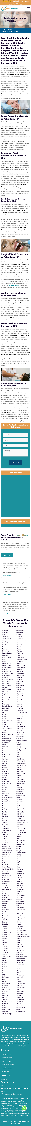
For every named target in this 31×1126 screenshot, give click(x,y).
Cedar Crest (6, 755)
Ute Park (20, 708)
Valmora (20, 710)
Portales (20, 869)
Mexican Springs (7, 881)
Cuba (4, 765)
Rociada (19, 700)
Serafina (20, 633)
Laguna (4, 785)
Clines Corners (7, 851)
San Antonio (6, 645)
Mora (19, 688)
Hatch (19, 751)
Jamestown (5, 895)
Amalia (4, 930)
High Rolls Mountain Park (22, 933)
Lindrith (4, 792)
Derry (19, 747)
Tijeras (4, 838)
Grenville (20, 993)
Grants (4, 775)
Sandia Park (6, 822)
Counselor (5, 773)
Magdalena (21, 726)
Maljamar (20, 908)
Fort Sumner (21, 853)
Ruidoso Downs (22, 957)
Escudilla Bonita (7, 706)
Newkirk (20, 1001)
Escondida (5, 708)
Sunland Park (21, 832)
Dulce (4, 961)
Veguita (4, 844)
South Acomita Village (7, 640)
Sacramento (21, 959)
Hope (4, 696)
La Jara (4, 787)
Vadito (19, 649)
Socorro (20, 716)
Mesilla (19, 810)
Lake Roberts (6, 690)
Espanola (5, 969)
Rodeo (19, 826)
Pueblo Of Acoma (7, 798)
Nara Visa (20, 999)
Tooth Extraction (7, 1068)
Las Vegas (20, 661)
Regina (4, 820)
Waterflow (5, 920)
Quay (19, 1003)
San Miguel (21, 828)
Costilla (4, 955)
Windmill (5, 633)
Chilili (4, 722)
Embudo (5, 967)
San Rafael (5, 828)
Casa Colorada (7, 728)
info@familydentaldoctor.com (16, 1088)
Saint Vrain (20, 873)
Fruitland (5, 912)
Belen (4, 745)
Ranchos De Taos (8, 1001)
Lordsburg (20, 808)
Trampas (20, 643)
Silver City (20, 830)
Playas (19, 767)
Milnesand (20, 865)
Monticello (20, 753)
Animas (19, 769)
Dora (19, 847)
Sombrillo (5, 643)
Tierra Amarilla (22, 641)
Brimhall (5, 865)
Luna (19, 724)
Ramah (4, 883)
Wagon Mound (22, 712)
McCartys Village (7, 673)
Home (3, 29)
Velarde (19, 655)
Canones (5, 938)
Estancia (5, 769)
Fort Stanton (21, 930)
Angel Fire (20, 663)
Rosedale (5, 649)
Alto (18, 920)
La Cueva (5, 692)
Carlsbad (20, 885)
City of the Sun (7, 720)
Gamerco (5, 877)
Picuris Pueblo (6, 657)
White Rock (5, 985)
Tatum (19, 912)
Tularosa (20, 969)
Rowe (4, 1008)
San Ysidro (5, 834)
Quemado (20, 732)
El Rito (4, 965)
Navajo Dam (6, 916)
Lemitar (19, 722)
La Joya (4, 789)
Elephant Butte (22, 749)
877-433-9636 (15, 3)
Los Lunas (5, 794)
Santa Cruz (20, 631)
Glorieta (4, 971)
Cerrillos (5, 759)
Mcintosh (5, 796)
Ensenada (5, 710)
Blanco (4, 908)
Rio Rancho (5, 861)
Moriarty (5, 800)
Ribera (4, 1005)
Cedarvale (5, 757)
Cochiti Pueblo (7, 853)
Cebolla (4, 942)
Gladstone (20, 991)
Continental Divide (8, 869)
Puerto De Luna (7, 653)
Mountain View (7, 667)
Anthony (20, 771)
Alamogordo (21, 918)
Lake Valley (5, 684)
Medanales (5, 987)
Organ (19, 818)
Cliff (18, 785)
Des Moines (21, 987)
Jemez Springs (6, 783)
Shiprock (5, 918)
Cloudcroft (20, 926)
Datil (18, 720)
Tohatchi (5, 887)
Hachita (19, 800)
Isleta (4, 777)
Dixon (4, 959)
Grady (19, 855)
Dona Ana (20, 789)
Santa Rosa (21, 1008)
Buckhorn (20, 779)
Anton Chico (21, 665)
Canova (4, 730)
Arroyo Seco (6, 934)
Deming (19, 787)
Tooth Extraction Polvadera (10, 31)
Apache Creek (6, 739)
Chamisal (5, 948)
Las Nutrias (6, 681)
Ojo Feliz (20, 694)
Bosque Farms (6, 849)
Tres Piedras (21, 645)
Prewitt (4, 818)
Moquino (5, 669)
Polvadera (10, 29)
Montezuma (21, 686)
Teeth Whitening (7, 1054)
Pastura (4, 659)
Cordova (5, 952)
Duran (4, 712)
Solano (19, 704)
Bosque (4, 751)
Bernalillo (5, 747)
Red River (5, 1003)
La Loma (20, 679)
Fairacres (20, 792)
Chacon (19, 669)
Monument (21, 910)
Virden (4, 635)
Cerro (4, 944)
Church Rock (6, 867)
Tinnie (19, 967)
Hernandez (5, 973)
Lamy (4, 979)
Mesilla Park (21, 812)
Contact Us (7, 555)
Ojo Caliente (6, 989)
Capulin (19, 981)
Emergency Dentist (8, 1064)
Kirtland (4, 914)
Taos (19, 635)
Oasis (4, 661)
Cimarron (20, 671)
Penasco (5, 995)
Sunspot (20, 963)
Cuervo (19, 985)
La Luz (19, 942)
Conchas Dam (21, 983)
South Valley (6, 637)
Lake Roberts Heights (6, 687)
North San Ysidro (7, 663)
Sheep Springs (7, 900)
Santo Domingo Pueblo (7, 831)
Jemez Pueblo (6, 781)
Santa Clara (21, 781)
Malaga (19, 906)
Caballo (19, 745)
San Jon (19, 1005)
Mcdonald (20, 904)
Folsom (4, 702)
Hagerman (20, 889)
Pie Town (20, 728)
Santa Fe (5, 924)
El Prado (5, 963)
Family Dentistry (7, 1061)
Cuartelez (5, 716)
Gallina (4, 771)
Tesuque (20, 639)
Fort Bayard (21, 796)
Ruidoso (20, 955)
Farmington (6, 704)
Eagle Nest (20, 673)
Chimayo (5, 950)
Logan (19, 995)
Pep (18, 867)
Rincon (19, 755)
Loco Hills (20, 897)
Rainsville (20, 696)
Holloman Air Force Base (23, 937)
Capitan (19, 924)
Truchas (20, 647)
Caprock (20, 883)
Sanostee (5, 922)
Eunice (19, 887)
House (19, 857)
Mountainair (6, 802)
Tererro (20, 637)
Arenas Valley (21, 773)
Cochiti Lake (6, 855)
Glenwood (5, 700)
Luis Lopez (5, 677)
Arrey (19, 743)
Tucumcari (20, 975)
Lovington (20, 902)
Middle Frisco (6, 671)
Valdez (19, 651)
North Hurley (6, 665)
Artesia (19, 881)
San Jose (5, 1012)
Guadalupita (21, 675)
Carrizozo (20, 916)
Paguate (5, 808)
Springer (20, 706)
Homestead (6, 698)
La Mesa (20, 806)
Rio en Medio (6, 651)
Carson (4, 940)
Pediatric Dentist (7, 1058)
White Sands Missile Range (21, 762)
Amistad (20, 977)
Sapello (19, 702)
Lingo (19, 861)
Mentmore (5, 879)
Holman (19, 677)
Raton (19, 698)
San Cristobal (6, 1010)
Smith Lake (5, 902)
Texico (19, 877)
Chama (4, 946)
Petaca (4, 997)
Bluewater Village (8, 734)
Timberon (20, 965)
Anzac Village (6, 741)
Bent (18, 922)
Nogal (19, 948)
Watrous (20, 714)
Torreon (5, 842)
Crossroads (21, 844)
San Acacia (20, 737)
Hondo (19, 940)
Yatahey (4, 904)
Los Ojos (5, 991)
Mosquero (20, 690)
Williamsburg (21, 757)
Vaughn (19, 971)
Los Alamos (6, 983)
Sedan (19, 1010)
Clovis (19, 838)
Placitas (4, 814)
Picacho (19, 952)
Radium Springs (22, 822)
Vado (19, 834)
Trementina (21, 1012)
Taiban (19, 875)
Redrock (20, 824)
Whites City (21, 914)
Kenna (19, 859)
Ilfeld (3, 975)
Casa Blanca (6, 753)
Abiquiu (4, 926)
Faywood (20, 794)
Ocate (19, 692)
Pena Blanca (6, 810)
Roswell (4, 647)
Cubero (4, 767)
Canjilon (4, 936)
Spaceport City (22, 659)
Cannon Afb (21, 840)
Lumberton (6, 675)
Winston (5, 631)
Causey (19, 842)
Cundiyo (4, 714)
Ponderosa (5, 816)
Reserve (20, 734)
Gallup (4, 863)
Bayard (19, 775)
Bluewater (5, 749)
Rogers (19, 871)
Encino (19, 928)
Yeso (18, 879)
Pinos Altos (21, 820)
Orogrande (21, 950)
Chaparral (20, 836)
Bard (18, 979)
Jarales (4, 779)
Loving (19, 900)
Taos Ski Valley (7, 957)
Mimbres (20, 814)
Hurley (19, 804)
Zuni (3, 891)
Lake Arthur (21, 895)
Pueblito (5, 655)
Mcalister (20, 997)
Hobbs (19, 891)
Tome (4, 840)
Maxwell (20, 681)
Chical (4, 724)
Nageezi (5, 804)
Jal (18, 893)
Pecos (4, 993)
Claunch (4, 761)
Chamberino (21, 783)
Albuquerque (6, 857)
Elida (18, 849)
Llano (4, 981)
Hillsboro (20, 802)
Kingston (5, 694)
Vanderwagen (6, 889)
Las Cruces (20, 759)
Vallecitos (20, 653)
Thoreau (5, 885)
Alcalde (4, 928)
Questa (4, 999)
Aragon (19, 718)
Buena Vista (21, 667)
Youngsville (6, 847)
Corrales (5, 824)
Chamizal (5, 726)
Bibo (3, 737)
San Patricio (21, 961)
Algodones (5, 743)
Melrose (20, 863)
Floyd (19, 851)
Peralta (4, 812)
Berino (19, 777)
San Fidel (5, 826)
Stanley (4, 836)
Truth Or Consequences (22, 740)
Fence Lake (5, 873)
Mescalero (20, 946)
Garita (19, 989)
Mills (18, 684)
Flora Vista (5, 910)
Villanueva (20, 657)
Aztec (4, 906)
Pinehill (4, 897)
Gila (18, 798)
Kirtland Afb (6, 859)
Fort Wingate (6, 875)
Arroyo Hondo (6, 932)
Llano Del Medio (7, 679)
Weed (19, 973)
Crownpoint (6, 871)
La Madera (5, 977)
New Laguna (6, 806)
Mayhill (19, 944)
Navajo (4, 893)
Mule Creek (21, 816)
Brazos (4, 732)
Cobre (4, 718)
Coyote (4, 763)
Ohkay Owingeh (7, 1014)
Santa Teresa (21, 765)
